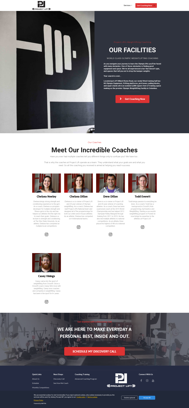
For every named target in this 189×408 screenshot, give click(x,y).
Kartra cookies (92, 397)
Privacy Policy (38, 400)
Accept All (147, 398)
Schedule (35, 383)
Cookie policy (81, 397)
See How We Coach (60, 383)
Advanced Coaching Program (86, 379)
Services (127, 5)
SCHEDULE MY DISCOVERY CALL (94, 351)
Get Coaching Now (144, 5)
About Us (35, 379)
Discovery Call (58, 379)
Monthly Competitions (40, 387)
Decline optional (129, 398)
